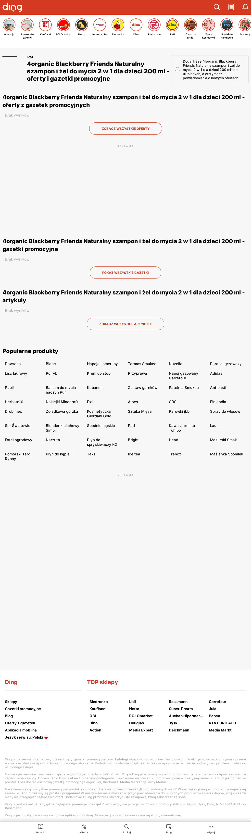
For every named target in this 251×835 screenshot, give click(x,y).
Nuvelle (175, 363)
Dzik (91, 401)
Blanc (51, 363)
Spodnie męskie (101, 425)
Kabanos (94, 387)
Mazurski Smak (223, 439)
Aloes (133, 401)
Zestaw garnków (142, 387)
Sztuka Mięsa (140, 411)
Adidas (216, 373)
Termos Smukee (142, 363)
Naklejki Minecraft (62, 401)
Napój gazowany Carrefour (183, 375)
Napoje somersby (102, 363)
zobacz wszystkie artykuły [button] (125, 324)
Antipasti (218, 387)
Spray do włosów (225, 411)
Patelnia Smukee (184, 387)
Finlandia (218, 401)
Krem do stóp (99, 373)
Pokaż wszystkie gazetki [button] (125, 273)
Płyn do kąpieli (59, 454)
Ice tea (134, 454)
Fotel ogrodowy (18, 439)
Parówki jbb (179, 411)
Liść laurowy (16, 373)
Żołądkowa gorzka (62, 411)
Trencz (175, 454)
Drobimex (13, 411)
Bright (133, 439)
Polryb (51, 373)
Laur (214, 425)
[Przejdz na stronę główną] (13, 8)
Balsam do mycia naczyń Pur (61, 390)
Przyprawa (137, 373)
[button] (217, 7)
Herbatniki (14, 401)
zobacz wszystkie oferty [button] (126, 129)
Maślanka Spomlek (226, 454)
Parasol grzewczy (226, 363)
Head (173, 439)
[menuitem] (41, 828)
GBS (172, 401)
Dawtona (13, 363)
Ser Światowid (17, 425)
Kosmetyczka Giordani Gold (99, 413)
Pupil (9, 387)
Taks (91, 454)
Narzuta (53, 439)
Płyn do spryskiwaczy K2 (102, 442)
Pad (131, 425)
